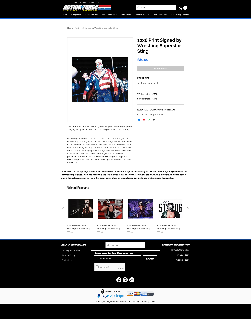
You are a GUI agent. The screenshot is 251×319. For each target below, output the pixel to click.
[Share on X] (153, 120)
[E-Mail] (131, 279)
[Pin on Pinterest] (144, 120)
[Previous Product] (63, 208)
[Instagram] (125, 279)
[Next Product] (188, 208)
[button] (183, 8)
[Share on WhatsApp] (148, 120)
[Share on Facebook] (139, 120)
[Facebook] (118, 279)
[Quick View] (80, 208)
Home (70, 28)
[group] (125, 216)
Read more (72, 162)
